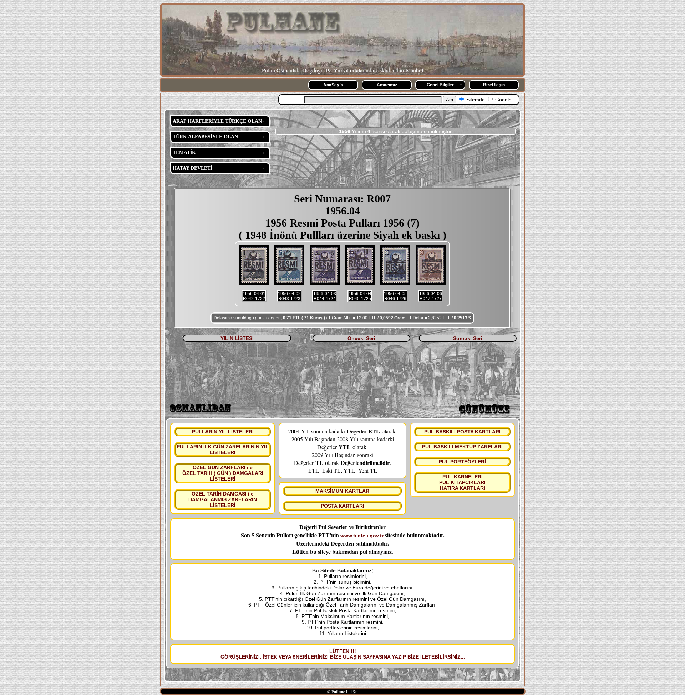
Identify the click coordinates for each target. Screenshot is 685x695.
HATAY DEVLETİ (192, 168)
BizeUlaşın (494, 84)
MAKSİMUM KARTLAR (342, 491)
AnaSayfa (333, 84)
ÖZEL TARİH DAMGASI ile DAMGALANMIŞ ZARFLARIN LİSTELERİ (222, 499)
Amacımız (387, 84)
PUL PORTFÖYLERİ (462, 462)
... (463, 657)
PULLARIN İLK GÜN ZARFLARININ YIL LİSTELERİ (223, 449)
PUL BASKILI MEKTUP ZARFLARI (462, 447)
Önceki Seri (361, 338)
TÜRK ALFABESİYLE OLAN (205, 136)
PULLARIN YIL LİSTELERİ (223, 432)
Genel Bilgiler (440, 84)
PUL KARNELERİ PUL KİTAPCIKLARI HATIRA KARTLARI (462, 482)
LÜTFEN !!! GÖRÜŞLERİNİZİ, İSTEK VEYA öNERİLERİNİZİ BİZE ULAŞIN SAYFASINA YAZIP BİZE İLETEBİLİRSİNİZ (340, 654)
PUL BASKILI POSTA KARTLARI (462, 432)
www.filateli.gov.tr (362, 535)
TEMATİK (184, 152)
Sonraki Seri (467, 338)
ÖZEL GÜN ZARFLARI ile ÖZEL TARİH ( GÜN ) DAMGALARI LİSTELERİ (222, 473)
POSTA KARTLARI (342, 506)
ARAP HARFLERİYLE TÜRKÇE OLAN (217, 121)
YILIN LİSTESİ (237, 338)
